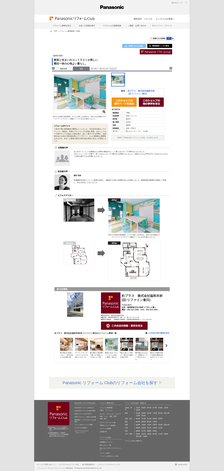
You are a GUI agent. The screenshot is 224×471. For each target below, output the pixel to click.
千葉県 (155, 413)
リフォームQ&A (105, 453)
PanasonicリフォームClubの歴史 (85, 410)
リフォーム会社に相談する (133, 441)
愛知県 (149, 421)
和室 (115, 416)
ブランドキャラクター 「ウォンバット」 (82, 431)
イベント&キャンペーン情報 (84, 424)
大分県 (160, 434)
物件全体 (63, 69)
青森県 (143, 407)
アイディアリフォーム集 (107, 422)
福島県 (138, 410)
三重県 (155, 421)
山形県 (166, 407)
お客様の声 (103, 431)
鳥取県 (138, 428)
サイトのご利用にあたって (46, 464)
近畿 (126, 424)
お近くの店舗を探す (87, 26)
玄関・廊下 (103, 418)
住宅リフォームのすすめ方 (83, 414)
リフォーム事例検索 (66, 31)
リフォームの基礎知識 (112, 26)
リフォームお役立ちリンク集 (109, 456)
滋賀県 (138, 424)
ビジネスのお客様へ (165, 19)
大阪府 (149, 424)
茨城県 (138, 413)
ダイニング (110, 414)
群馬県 (143, 413)
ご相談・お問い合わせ (137, 26)
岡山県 (149, 428)
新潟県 (138, 418)
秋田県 (149, 407)
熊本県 (155, 434)
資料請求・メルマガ (143, 19)
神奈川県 (166, 413)
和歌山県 (166, 424)
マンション (108, 410)
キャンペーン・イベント (162, 26)
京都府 (143, 424)
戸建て (102, 410)
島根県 (143, 428)
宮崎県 (166, 434)
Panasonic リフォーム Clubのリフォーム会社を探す (110, 383)
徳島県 (138, 431)
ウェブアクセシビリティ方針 (69, 464)
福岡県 (138, 434)
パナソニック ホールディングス (109, 464)
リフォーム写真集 (105, 428)
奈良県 (160, 424)
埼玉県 (149, 413)
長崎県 (149, 434)
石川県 (149, 418)
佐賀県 (143, 434)
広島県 (155, 428)
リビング (118, 414)
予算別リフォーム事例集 (107, 425)
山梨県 (138, 415)
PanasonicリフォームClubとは (84, 407)
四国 (126, 431)
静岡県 (143, 421)
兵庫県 (155, 424)
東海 (126, 421)
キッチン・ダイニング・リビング (103, 69)
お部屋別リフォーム (106, 442)
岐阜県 (138, 421)
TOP (55, 31)
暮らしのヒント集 (105, 445)
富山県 (143, 418)
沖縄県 (145, 436)
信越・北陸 (128, 418)
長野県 (160, 418)
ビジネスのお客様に (81, 428)
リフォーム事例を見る (62, 26)
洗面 (110, 416)
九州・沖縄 (128, 434)
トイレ (106, 416)
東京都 (160, 413)
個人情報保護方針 (88, 464)
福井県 (155, 418)
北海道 (138, 407)
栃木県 (143, 415)
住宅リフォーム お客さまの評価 (85, 417)
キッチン (102, 414)
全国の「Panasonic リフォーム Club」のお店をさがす (137, 138)
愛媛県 (149, 431)
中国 (126, 428)
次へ (166, 346)
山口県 (160, 428)
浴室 (101, 416)
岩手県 (155, 407)
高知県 (155, 431)
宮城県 (160, 407)
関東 (126, 413)
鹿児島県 (139, 436)
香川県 (143, 431)
